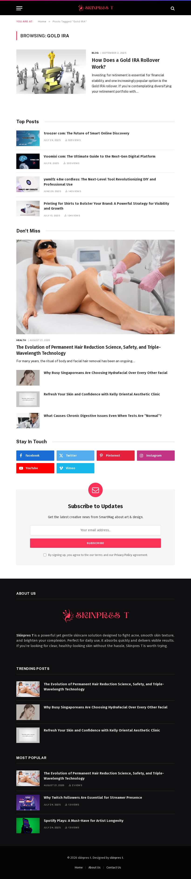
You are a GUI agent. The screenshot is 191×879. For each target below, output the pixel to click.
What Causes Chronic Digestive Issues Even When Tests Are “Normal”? (103, 416)
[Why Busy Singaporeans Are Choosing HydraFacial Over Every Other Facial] (28, 378)
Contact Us (113, 867)
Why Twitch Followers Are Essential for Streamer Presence (93, 797)
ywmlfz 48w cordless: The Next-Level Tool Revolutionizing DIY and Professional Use (100, 181)
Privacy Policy (123, 555)
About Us (95, 867)
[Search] (172, 8)
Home (79, 867)
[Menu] (19, 8)
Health (21, 340)
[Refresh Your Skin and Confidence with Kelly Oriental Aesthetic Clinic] (28, 399)
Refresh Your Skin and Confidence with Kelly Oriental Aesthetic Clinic (102, 394)
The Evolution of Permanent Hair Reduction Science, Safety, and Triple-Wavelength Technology (88, 350)
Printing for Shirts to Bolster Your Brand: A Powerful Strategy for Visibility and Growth (106, 206)
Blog (95, 52)
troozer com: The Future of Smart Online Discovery (86, 133)
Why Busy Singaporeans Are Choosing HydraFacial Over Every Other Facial (105, 373)
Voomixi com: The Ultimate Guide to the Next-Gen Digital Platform (99, 156)
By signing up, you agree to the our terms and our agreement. (98, 555)
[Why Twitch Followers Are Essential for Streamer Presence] (28, 802)
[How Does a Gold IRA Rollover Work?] (51, 71)
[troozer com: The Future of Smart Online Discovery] (28, 138)
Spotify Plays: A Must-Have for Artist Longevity (83, 821)
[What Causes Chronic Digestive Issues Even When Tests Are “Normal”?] (28, 421)
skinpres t (116, 857)
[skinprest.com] (95, 8)
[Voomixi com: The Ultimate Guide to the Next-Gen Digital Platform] (28, 161)
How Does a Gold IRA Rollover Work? (126, 63)
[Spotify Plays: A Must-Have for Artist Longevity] (28, 825)
